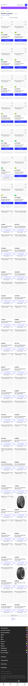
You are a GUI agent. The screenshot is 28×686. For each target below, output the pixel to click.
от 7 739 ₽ (4, 143)
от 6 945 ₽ (4, 62)
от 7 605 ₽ (18, 34)
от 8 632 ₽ (18, 62)
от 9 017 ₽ (4, 197)
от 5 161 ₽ (17, 143)
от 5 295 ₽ (18, 197)
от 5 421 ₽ (17, 170)
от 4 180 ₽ (4, 89)
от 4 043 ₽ (18, 116)
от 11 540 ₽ (4, 34)
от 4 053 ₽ (4, 116)
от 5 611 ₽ (17, 89)
